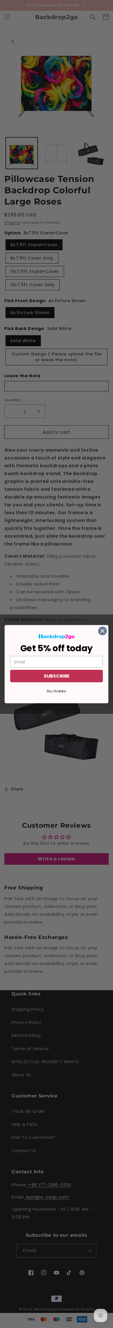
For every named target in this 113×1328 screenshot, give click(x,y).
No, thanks (56, 691)
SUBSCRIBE (56, 676)
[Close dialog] (103, 631)
